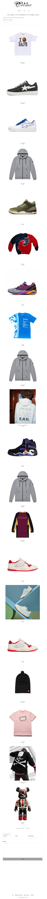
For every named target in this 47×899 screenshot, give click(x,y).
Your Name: (5, 835)
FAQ (13, 895)
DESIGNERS (19, 10)
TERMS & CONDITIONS (18, 895)
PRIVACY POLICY (26, 895)
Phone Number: (31, 835)
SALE (28, 10)
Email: (16, 835)
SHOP (24, 10)
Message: (4, 841)
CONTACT (32, 895)
